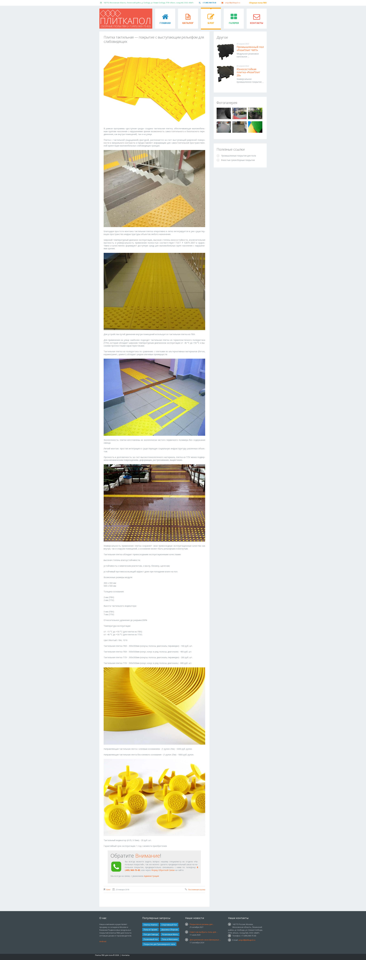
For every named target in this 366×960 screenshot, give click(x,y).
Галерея (234, 23)
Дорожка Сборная (169, 929)
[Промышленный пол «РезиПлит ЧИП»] (225, 51)
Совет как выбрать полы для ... (204, 932)
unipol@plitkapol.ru (232, 3)
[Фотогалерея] (224, 113)
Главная (165, 23)
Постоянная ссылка (196, 889)
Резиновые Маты (170, 934)
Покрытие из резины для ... (202, 924)
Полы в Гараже (150, 929)
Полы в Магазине (170, 939)
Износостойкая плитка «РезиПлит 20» (248, 72)
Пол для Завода (151, 934)
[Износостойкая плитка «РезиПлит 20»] (225, 73)
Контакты (256, 23)
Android (102, 941)
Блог (211, 23)
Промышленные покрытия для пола (238, 155)
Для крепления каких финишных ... (205, 939)
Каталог (188, 23)
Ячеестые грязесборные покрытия (238, 160)
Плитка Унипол (150, 924)
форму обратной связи (163, 870)
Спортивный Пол (169, 924)
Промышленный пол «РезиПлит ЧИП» (250, 48)
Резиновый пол (151, 939)
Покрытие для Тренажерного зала (159, 944)
